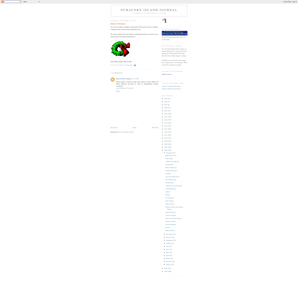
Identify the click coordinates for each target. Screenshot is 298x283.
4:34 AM (136, 79)
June (167, 249)
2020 (166, 108)
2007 (166, 147)
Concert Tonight (171, 215)
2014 (166, 126)
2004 (166, 271)
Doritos (168, 227)
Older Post (155, 127)
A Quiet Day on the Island (174, 186)
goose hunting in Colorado (124, 88)
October (168, 237)
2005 (166, 268)
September (169, 240)
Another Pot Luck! (171, 170)
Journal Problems (171, 224)
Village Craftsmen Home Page (171, 86)
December (169, 153)
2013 (166, 129)
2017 (166, 117)
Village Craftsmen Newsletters (171, 89)
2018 (166, 114)
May (167, 252)
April (168, 255)
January (168, 264)
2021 (166, 105)
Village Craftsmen (167, 74)
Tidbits (168, 192)
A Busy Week (170, 204)
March (168, 258)
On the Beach (170, 198)
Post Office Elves (171, 180)
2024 (166, 99)
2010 (166, 138)
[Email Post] (134, 65)
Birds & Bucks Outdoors (124, 79)
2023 (166, 102)
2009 (166, 141)
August (168, 243)
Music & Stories (171, 212)
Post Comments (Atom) (126, 132)
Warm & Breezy (170, 230)
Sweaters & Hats (171, 221)
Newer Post (114, 127)
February (169, 261)
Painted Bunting (171, 189)
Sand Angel (169, 158)
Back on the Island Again (173, 218)
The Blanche (170, 183)
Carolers (168, 174)
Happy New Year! (171, 155)
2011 (166, 135)
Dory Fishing (170, 201)
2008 (166, 144)
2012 (166, 132)
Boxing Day (169, 164)
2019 (166, 111)
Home (135, 127)
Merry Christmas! (171, 167)
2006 (166, 150)
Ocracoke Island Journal (149, 10)
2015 (166, 123)
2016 (166, 120)
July (167, 246)
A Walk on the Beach (172, 161)
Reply (118, 91)
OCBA (168, 195)
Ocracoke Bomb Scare (172, 177)
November (169, 234)
